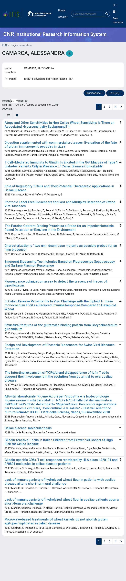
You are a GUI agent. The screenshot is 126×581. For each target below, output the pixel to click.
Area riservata (118, 20)
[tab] (9, 115)
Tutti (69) (114, 93)
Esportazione (93, 93)
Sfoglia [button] (62, 17)
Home (61, 10)
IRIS (4, 45)
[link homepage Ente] (39, 14)
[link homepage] (12, 14)
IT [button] (114, 5)
